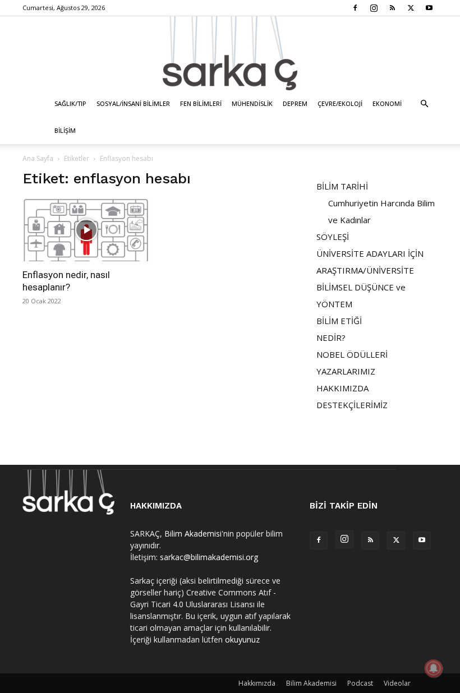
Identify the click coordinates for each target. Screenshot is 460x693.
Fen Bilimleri (201, 103)
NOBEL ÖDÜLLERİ (352, 354)
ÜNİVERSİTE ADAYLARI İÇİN (370, 253)
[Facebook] (355, 8)
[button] (424, 104)
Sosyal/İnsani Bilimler (133, 103)
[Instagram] (373, 8)
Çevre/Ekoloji (340, 103)
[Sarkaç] (230, 53)
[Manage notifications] (434, 668)
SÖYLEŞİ (332, 236)
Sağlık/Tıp (70, 103)
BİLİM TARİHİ (342, 186)
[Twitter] (410, 8)
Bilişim (65, 130)
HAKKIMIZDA (342, 388)
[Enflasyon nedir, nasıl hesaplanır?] (86, 229)
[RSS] (392, 8)
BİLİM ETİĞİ (339, 320)
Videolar (397, 683)
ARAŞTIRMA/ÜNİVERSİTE (365, 270)
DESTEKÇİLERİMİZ (352, 404)
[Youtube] (429, 8)
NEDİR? (331, 337)
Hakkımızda (256, 683)
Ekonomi (387, 103)
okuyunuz (242, 639)
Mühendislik (252, 103)
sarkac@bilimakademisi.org (209, 557)
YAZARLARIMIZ (345, 371)
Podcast (360, 683)
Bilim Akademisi (193, 533)
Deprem (295, 103)
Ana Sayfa (37, 158)
